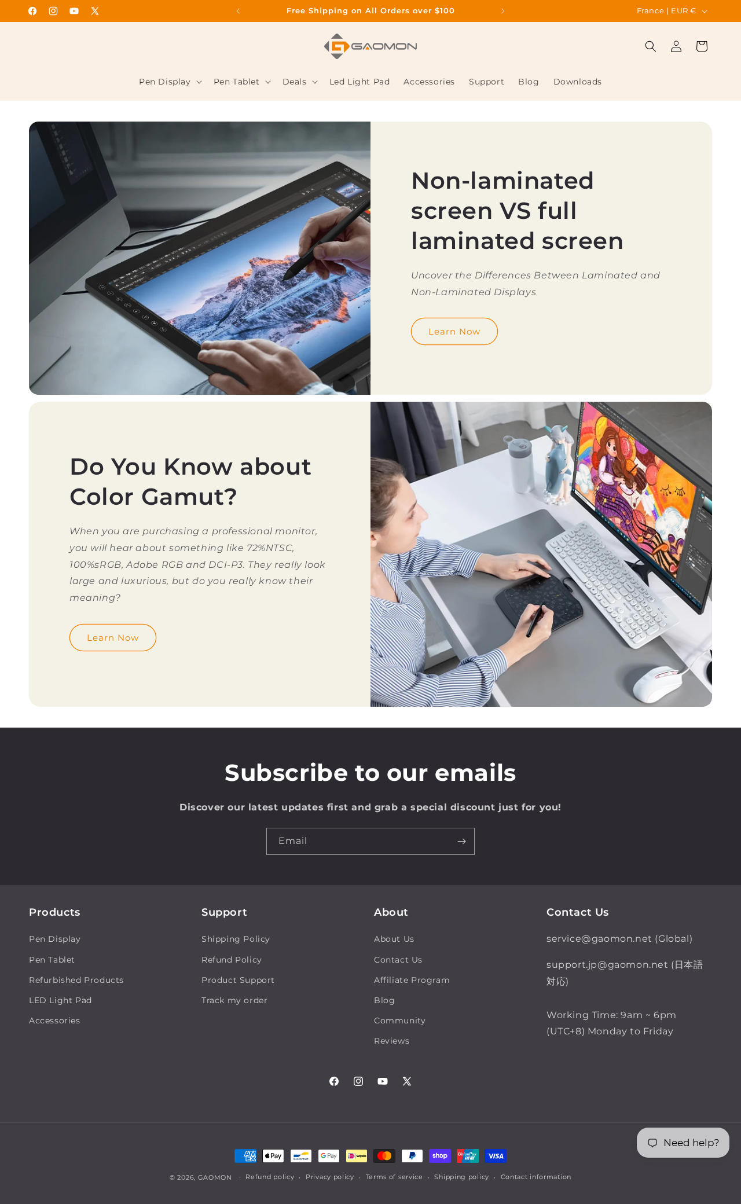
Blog (384, 1000)
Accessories (54, 1020)
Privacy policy (330, 1177)
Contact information (536, 1177)
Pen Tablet (52, 960)
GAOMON (215, 1177)
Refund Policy (231, 960)
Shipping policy (461, 1177)
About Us (394, 939)
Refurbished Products (76, 980)
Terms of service (394, 1177)
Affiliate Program (412, 980)
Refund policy (269, 1177)
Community (399, 1020)
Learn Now (454, 330)
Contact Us (398, 960)
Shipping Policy (235, 939)
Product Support (238, 980)
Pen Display (55, 939)
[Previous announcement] (238, 11)
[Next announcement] (503, 11)
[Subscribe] (461, 841)
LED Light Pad (60, 1000)
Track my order (234, 1000)
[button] (169, 81)
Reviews (391, 1041)
